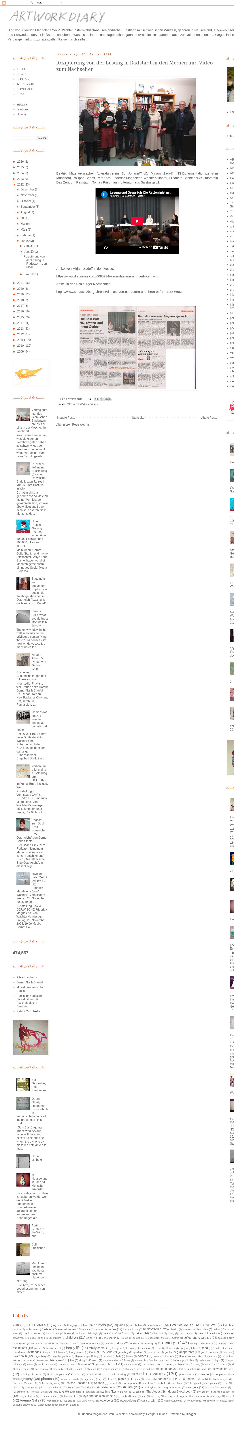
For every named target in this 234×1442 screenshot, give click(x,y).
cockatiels (138, 1338)
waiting (68, 1400)
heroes (129, 1356)
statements (108, 1387)
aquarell (119, 1325)
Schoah (99, 1382)
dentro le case (91, 1343)
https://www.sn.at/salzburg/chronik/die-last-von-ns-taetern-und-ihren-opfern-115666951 (119, 292)
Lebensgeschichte (183, 1360)
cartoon (215, 1333)
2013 (20, 328)
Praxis (178, 1379)
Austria (86, 1329)
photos (46, 1379)
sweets (35, 1391)
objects (129, 1369)
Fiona (158, 1348)
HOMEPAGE (24, 88)
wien (154, 1400)
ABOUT (21, 69)
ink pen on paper (23, 1360)
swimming (75, 1391)
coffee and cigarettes (197, 1337)
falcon (37, 1348)
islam (58, 1360)
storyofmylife (148, 1387)
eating (193, 1343)
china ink (91, 1337)
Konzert (93, 1360)
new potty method (62, 1369)
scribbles (162, 1383)
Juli (23, 218)
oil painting (190, 1368)
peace (78, 1374)
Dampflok (64, 1343)
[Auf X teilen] (103, 399)
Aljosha (57, 1325)
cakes (139, 1333)
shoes (16, 1387)
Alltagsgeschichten (77, 1325)
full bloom (59, 1352)
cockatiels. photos (158, 1338)
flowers (170, 1348)
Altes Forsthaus (26, 977)
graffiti (168, 1352)
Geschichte (153, 1352)
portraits (163, 1378)
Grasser (227, 1352)
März (24, 229)
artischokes (154, 1325)
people (204, 1374)
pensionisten (186, 1374)
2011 (20, 340)
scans (31, 1383)
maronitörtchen (66, 1364)
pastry (63, 1374)
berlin (216, 1329)
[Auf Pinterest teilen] (110, 399)
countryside (19, 1343)
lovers (30, 1364)
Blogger (191, 1414)
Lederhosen (205, 1360)
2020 (20, 288)
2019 (20, 294)
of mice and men (146, 1369)
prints (191, 1378)
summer (22, 1391)
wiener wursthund (173, 1400)
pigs (100, 1379)
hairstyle (107, 1356)
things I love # (27, 1396)
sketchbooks (56, 1387)
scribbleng (147, 1383)
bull (78, 1333)
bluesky (21, 114)
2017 (20, 305)
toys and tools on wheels (99, 1395)
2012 (20, 334)
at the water (32, 1329)
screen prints (129, 1383)
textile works (124, 1391)
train (135, 1396)
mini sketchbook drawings (159, 1364)
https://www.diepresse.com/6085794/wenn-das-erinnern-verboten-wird (107, 276)
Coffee (175, 1338)
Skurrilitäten (73, 1387)
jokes (71, 1360)
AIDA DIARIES (36, 1325)
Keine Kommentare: (72, 398)
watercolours (128, 1400)
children (71, 1337)
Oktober (26, 201)
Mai (23, 223)
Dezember (28, 189)
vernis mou (198, 1396)
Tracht (123, 1396)
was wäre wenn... (86, 1400)
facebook (22, 109)
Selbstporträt (194, 1383)
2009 (20, 351)
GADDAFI (95, 1352)
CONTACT (23, 79)
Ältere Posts (209, 417)
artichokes (136, 1325)
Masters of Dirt (86, 1364)
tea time (105, 1391)
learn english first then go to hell (152, 1360)
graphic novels (209, 1352)
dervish (109, 1343)
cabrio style (92, 1333)
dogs (120, 1343)
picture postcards (70, 1379)
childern (57, 1338)
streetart (222, 1387)
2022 (20, 184)
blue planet (52, 1333)
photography (23, 1379)
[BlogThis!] (100, 399)
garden (137, 1352)
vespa (229, 1396)
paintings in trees (30, 1374)
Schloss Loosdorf (76, 1382)
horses (142, 1356)
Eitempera (207, 1343)
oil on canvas (168, 1368)
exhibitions (20, 1348)
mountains (210, 1364)
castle (229, 1333)
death (76, 1343)
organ (204, 1369)
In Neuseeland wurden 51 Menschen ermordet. (40, 1182)
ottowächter (219, 1368)
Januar (25, 240)
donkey (134, 1343)
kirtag (82, 1360)
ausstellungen (66, 1329)
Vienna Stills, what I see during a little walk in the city (40, 618)
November (28, 195)
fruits (47, 1352)
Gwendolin (20, 1356)
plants (122, 1378)
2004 (16, 1325)
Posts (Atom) (80, 424)
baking (174, 1329)
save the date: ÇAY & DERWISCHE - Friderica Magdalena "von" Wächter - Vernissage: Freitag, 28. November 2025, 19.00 (32, 888)
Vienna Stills (29, 1400)
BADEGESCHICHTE (155, 1329)
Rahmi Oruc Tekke (28, 1011)
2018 (20, 300)
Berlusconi (228, 1329)
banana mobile (191, 1329)
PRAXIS (21, 94)
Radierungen (220, 1379)
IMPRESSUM (25, 84)
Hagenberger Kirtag (86, 1356)
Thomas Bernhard (49, 1396)
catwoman (18, 1338)
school (113, 1383)
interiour (42, 1360)
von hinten (53, 1400)
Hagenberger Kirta (61, 1356)
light (217, 1360)
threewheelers (70, 1396)
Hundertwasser (188, 1356)
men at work (130, 1364)
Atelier (48, 1329)
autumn (98, 1329)
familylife (117, 1348)
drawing (148, 1343)
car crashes (186, 1333)
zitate (73, 1404)
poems (136, 1379)
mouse (223, 1364)
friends (35, 1352)
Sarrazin (17, 1383)
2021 (20, 282)
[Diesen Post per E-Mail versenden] (96, 399)
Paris (50, 1374)
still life (127, 1387)
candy (171, 1333)
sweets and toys (53, 1391)
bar (206, 1329)
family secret (97, 1348)
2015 (20, 317)
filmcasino (144, 1348)
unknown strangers (176, 1396)
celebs (32, 1337)
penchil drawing (94, 1374)
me (102, 1364)
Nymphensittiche (110, 1368)
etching (222, 1343)
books (67, 1333)
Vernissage (215, 1396)
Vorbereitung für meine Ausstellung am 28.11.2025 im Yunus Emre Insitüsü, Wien (32, 777)
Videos (94, 404)
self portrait (211, 1383)
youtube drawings (23, 1404)
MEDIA (71, 404)
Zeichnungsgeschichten (51, 1404)
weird (144, 1400)
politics (148, 1379)
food (205, 1348)
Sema (225, 1383)
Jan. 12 (29, 274)
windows (208, 1400)
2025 (20, 167)
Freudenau (19, 1352)
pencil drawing (117, 1374)
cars (200, 1333)
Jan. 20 (29, 251)
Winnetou (222, 1400)
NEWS (20, 74)
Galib (108, 1352)
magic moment (46, 1364)
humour (169, 1356)
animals (100, 1325)
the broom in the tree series (213, 1391)
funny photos (76, 1352)
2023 (20, 178)
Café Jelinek (122, 1333)
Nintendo (91, 1369)
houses (157, 1356)
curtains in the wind (42, 1343)
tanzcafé (90, 1391)
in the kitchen (209, 1356)
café (105, 1333)
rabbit (204, 1379)
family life (73, 1348)
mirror (185, 1364)
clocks (124, 1338)
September (28, 206)
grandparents (185, 1352)
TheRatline (82, 404)
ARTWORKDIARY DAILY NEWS (190, 1325)
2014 (20, 323)
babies (111, 1329)
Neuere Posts (66, 417)
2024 (20, 173)
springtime (90, 1387)
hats (118, 1356)
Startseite (138, 417)
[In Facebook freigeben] (107, 399)
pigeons (88, 1379)
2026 (20, 161)
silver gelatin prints (35, 1387)
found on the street (223, 1348)
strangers (192, 1387)
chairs (44, 1337)
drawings (167, 1342)
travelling (155, 1396)
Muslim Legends (21, 1369)
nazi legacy (41, 1368)
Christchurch (109, 1337)
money (196, 1364)
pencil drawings (148, 1373)
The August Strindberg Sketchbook (169, 1391)
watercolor (106, 1400)
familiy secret (53, 1348)
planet (110, 1379)
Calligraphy (156, 1333)
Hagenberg (40, 1356)
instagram (22, 104)
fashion (130, 1348)
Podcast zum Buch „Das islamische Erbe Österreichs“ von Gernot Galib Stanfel (31, 830)
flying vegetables (189, 1348)
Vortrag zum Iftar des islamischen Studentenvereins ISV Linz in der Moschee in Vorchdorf (31, 420)
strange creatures (171, 1387)
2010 (20, 345)
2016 (20, 311)
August (26, 212)
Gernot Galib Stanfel (29, 982)
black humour (32, 1333)
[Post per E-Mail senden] (89, 398)
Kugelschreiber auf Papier (116, 1360)
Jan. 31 (29, 245)
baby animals (130, 1329)
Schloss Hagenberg (49, 1383)
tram (143, 1396)
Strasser (209, 1387)
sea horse (177, 1383)
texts (138, 1391)
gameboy (123, 1352)
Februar (26, 235)
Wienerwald (192, 1400)
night (79, 1368)
